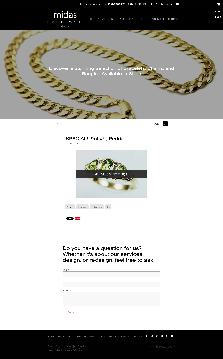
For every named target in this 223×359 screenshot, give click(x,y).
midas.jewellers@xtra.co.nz (91, 4)
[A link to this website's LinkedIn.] (172, 4)
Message (67, 290)
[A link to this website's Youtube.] (177, 4)
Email (65, 280)
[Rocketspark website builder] (161, 347)
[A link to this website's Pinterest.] (167, 4)
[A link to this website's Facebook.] (151, 4)
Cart (145, 4)
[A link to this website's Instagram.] (157, 4)
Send (71, 312)
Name (66, 270)
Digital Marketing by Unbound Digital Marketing (67, 350)
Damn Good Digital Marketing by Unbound (64, 348)
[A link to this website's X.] (162, 4)
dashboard (67, 346)
